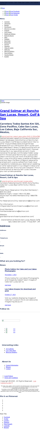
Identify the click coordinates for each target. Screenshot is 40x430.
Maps (5, 37)
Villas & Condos (8, 48)
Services (6, 44)
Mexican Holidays (9, 51)
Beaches (6, 25)
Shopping (7, 46)
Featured (6, 30)
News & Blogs (8, 53)
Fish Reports (7, 27)
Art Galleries (10, 349)
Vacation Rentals (8, 55)
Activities (7, 22)
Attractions (7, 23)
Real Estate (7, 41)
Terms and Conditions (11, 378)
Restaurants (7, 42)
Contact (8, 369)
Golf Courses (8, 32)
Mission (8, 367)
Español (6, 56)
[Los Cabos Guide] (2, 8)
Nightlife (6, 39)
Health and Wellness (9, 34)
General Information (12, 365)
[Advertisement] (20, 79)
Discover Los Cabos (9, 28)
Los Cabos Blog (11, 350)
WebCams (7, 49)
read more (8, 285)
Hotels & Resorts (9, 35)
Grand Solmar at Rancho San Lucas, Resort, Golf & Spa (20, 114)
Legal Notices (8, 376)
